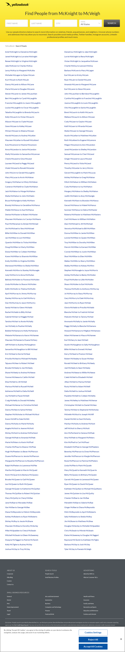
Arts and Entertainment (52, 596)
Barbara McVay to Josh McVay (77, 544)
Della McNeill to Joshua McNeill (77, 391)
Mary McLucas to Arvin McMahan (19, 177)
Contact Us (10, 584)
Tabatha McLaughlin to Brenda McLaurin (22, 112)
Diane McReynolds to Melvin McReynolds (22, 512)
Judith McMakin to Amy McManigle (79, 196)
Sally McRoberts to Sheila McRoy (78, 516)
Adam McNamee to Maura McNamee (80, 335)
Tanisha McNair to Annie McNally (19, 321)
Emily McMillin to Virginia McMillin (20, 261)
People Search (49, 574)
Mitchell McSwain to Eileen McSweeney (21, 535)
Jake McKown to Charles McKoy (18, 66)
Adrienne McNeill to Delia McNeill (19, 391)
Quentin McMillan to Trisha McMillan (21, 242)
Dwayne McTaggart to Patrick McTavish (21, 540)
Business (47, 603)
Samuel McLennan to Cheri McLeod (79, 154)
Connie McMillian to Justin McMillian (80, 251)
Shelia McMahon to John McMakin (19, 196)
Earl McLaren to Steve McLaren (77, 89)
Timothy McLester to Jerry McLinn (78, 168)
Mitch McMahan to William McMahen (80, 182)
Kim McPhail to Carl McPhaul (76, 442)
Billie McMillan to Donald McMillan (20, 233)
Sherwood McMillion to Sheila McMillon (22, 265)
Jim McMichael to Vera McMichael (19, 228)
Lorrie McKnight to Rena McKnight (79, 56)
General (9, 596)
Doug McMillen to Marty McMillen (19, 247)
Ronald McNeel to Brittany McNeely (79, 363)
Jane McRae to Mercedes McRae (18, 502)
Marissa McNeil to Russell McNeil (19, 386)
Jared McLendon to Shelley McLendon (80, 149)
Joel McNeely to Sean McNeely (77, 368)
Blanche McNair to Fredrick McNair (79, 312)
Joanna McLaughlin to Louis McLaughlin (81, 103)
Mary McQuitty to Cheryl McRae (19, 498)
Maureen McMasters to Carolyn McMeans (23, 219)
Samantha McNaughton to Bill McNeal (21, 349)
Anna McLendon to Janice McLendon (20, 149)
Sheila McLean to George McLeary (78, 131)
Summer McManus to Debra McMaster (80, 210)
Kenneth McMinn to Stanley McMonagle (22, 270)
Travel (9, 610)
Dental (9, 600)
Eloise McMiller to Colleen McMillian (20, 251)
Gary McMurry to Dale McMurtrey (79, 298)
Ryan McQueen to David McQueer (78, 484)
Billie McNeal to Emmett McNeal (78, 349)
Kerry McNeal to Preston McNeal (78, 354)
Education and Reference (90, 610)
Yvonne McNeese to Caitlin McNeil (19, 377)
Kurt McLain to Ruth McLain (17, 80)
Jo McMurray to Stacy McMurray (78, 293)
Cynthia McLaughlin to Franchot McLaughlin (83, 98)
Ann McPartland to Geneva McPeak (79, 433)
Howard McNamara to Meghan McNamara (82, 330)
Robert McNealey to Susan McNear (79, 358)
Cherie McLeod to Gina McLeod (18, 159)
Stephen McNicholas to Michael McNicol (22, 414)
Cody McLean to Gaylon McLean (78, 121)
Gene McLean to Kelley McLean (18, 126)
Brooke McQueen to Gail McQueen (20, 479)
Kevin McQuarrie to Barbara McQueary (21, 475)
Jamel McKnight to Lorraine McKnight (21, 56)
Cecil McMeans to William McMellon (79, 219)
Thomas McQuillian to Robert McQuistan (22, 493)
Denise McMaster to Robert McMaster (21, 214)
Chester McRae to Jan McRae (76, 498)
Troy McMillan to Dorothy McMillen (79, 242)
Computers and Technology (53, 607)
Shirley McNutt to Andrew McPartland (21, 433)
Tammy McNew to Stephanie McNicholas (81, 409)
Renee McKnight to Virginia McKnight (21, 61)
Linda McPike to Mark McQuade (78, 465)
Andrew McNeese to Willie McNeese (79, 372)
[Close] (121, 639)
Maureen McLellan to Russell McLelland (22, 140)
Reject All (93, 639)
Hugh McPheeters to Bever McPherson (21, 451)
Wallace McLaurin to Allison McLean (79, 117)
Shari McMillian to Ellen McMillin (78, 256)
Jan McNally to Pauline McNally (18, 326)
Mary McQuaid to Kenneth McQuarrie (80, 470)
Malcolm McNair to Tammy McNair (79, 317)
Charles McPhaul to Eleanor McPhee (20, 447)
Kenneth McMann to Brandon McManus (81, 200)
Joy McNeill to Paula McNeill (17, 396)
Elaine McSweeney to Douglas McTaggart (81, 535)
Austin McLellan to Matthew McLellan (80, 135)
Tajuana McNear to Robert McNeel (19, 363)
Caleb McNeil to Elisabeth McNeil (78, 377)
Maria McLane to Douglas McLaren (20, 89)
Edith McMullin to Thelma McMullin (20, 289)
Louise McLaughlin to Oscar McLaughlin (22, 107)
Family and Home (88, 603)
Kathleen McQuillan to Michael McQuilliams (83, 489)
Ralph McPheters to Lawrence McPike (21, 465)
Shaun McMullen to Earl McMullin (78, 284)
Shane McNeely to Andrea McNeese (20, 372)
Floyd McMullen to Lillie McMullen (79, 279)
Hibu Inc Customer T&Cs (90, 577)
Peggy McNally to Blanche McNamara (80, 326)
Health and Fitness (88, 596)
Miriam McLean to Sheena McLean (19, 131)
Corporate (10, 574)
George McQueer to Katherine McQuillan (22, 489)
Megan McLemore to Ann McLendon (79, 145)
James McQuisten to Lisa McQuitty (79, 493)
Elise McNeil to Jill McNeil (16, 382)
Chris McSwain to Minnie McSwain (79, 530)
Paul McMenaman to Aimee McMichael (21, 224)
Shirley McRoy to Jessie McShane (19, 521)
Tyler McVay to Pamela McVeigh (77, 549)
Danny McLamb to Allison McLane (19, 84)
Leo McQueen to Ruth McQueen (18, 484)
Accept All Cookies (93, 646)
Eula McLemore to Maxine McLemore (20, 145)
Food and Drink (49, 614)
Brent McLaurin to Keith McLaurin (78, 112)
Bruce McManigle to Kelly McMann (20, 200)
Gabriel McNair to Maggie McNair (19, 317)
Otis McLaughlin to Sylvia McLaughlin (80, 107)
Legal (8, 614)
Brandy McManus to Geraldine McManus (22, 205)
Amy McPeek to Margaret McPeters (79, 437)
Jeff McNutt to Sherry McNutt (77, 428)
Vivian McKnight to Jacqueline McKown (81, 61)
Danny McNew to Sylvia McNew (18, 409)
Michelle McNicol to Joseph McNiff (79, 414)
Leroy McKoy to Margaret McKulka (20, 70)
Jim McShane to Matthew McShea (78, 521)
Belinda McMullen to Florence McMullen (22, 279)
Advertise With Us (88, 574)
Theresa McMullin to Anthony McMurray (81, 289)
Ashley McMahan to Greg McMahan (79, 177)
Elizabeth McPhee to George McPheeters (81, 447)
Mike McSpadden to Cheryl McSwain (20, 530)
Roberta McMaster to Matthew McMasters (82, 214)
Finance (47, 610)
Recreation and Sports (89, 607)
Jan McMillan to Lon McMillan (18, 238)
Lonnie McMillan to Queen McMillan (79, 238)
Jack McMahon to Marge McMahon (20, 191)
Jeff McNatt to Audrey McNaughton (20, 344)
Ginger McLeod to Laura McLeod (78, 159)
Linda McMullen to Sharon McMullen (20, 284)
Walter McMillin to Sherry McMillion (79, 261)
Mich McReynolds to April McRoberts (80, 512)
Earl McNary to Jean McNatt (76, 340)
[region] (62, 639)
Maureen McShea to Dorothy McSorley (21, 526)
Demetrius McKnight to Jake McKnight (80, 52)
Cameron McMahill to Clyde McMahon (21, 186)
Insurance (86, 600)
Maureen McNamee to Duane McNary (21, 340)
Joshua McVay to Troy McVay (17, 549)
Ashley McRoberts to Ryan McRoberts (21, 516)
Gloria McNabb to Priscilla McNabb (79, 307)
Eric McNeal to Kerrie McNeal (17, 354)
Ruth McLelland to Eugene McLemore (80, 140)
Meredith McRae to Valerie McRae (78, 502)
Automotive (48, 600)
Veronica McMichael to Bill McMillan (79, 228)
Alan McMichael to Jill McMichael (78, 224)
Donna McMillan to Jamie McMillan (79, 233)
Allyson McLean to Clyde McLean (19, 121)
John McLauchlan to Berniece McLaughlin (81, 93)
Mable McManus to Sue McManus (19, 210)
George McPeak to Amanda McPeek (20, 437)
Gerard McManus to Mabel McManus (80, 205)
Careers (9, 581)
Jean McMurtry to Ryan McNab (77, 303)
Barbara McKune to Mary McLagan (79, 70)
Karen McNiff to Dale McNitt (17, 419)
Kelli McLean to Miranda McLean (78, 126)
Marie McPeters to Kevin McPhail (19, 442)
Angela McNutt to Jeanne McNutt (19, 428)
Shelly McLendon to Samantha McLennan (22, 154)
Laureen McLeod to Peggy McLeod (19, 163)
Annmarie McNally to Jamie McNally (79, 321)
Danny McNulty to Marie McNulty (19, 423)
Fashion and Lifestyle (89, 614)
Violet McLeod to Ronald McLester (19, 168)
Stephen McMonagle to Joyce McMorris (81, 270)
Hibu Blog (10, 577)
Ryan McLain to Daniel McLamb (77, 80)
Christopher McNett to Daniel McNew (80, 405)
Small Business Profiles (52, 577)
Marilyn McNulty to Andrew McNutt (79, 423)
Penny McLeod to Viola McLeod (77, 163)
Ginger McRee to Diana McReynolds (79, 507)
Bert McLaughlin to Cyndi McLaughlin (21, 98)
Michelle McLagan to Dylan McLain (20, 75)
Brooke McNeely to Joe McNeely (19, 368)
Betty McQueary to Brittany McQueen (80, 475)
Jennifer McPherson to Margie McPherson (82, 456)
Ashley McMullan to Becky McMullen (80, 275)
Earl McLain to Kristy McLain (76, 75)
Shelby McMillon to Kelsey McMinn (79, 265)
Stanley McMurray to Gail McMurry (20, 298)
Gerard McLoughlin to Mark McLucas (80, 172)
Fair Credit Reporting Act (21, 625)
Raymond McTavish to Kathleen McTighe (81, 540)
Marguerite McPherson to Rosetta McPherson (24, 461)
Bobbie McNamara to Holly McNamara (21, 330)
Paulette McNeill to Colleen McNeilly (79, 396)
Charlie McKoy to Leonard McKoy (78, 66)
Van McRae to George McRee (17, 507)
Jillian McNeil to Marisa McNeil (77, 382)
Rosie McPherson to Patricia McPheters (81, 461)
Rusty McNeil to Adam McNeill (77, 386)
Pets (8, 603)
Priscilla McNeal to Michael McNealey (21, 358)
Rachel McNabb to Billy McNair (18, 312)
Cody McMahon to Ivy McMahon (78, 186)
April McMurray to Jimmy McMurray (20, 293)
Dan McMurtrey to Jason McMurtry (20, 303)
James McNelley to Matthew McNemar (80, 400)
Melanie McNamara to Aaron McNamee (22, 335)
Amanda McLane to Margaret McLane (80, 84)
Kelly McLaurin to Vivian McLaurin (19, 117)
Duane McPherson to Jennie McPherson (22, 456)
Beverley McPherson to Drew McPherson (81, 451)
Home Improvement (13, 607)
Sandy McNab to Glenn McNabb (18, 307)
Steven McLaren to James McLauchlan (21, 93)
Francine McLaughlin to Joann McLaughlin (23, 103)
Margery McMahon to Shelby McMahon (81, 191)
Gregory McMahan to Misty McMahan (21, 182)
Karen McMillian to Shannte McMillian (21, 256)
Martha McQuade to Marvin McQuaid (21, 470)
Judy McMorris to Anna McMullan (19, 275)
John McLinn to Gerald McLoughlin (20, 172)
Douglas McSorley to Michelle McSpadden (82, 526)
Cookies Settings (93, 632)
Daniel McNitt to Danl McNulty (77, 419)
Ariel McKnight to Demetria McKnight (21, 52)
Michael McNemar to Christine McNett (21, 405)
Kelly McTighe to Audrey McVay (18, 544)
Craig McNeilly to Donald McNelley (20, 400)
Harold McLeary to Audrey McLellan (20, 135)
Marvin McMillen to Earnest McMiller (80, 247)
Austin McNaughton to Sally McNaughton (82, 344)
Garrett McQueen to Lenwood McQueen (81, 479)
